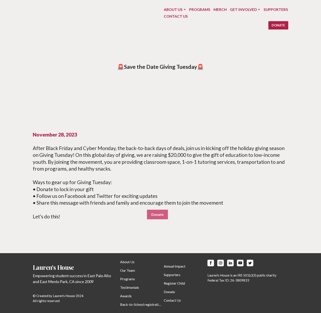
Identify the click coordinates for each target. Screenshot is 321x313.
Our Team (127, 270)
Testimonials (129, 287)
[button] (278, 25)
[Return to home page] (45, 18)
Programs (127, 279)
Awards (126, 296)
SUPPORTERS (276, 9)
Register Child (174, 283)
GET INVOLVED (243, 9)
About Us (127, 262)
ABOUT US (173, 9)
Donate (169, 292)
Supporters (172, 275)
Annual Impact (174, 266)
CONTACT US (176, 16)
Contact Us (172, 300)
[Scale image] (95, 100)
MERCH (220, 9)
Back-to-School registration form (141, 304)
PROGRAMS (199, 9)
